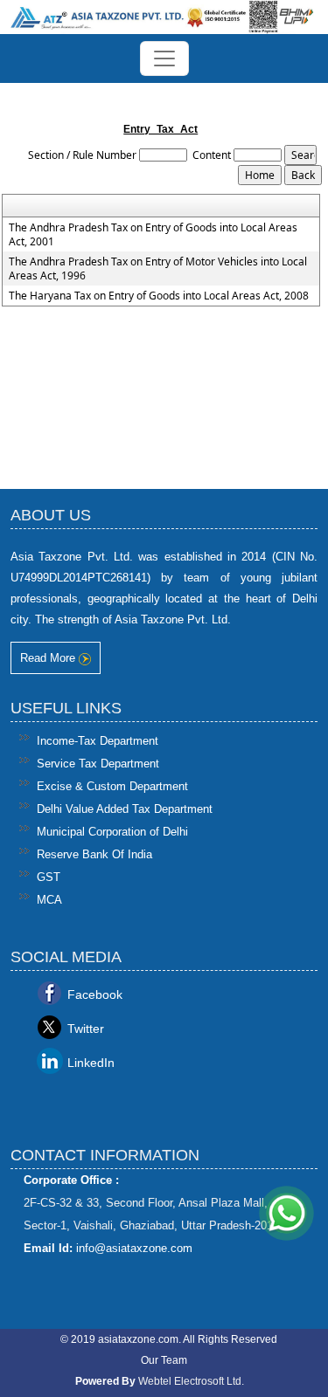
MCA (49, 899)
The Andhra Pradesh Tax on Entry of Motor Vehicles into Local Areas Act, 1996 (158, 269)
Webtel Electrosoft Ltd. (191, 1381)
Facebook (94, 994)
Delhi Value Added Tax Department (125, 808)
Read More (49, 657)
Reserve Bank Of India (94, 854)
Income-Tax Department (97, 740)
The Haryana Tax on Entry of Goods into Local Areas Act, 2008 (159, 296)
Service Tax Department (98, 763)
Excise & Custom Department (112, 786)
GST (48, 877)
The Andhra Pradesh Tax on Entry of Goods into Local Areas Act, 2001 (153, 235)
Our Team (164, 1360)
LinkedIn (91, 1063)
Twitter (85, 1029)
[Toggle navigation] (164, 58)
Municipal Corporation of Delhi (112, 831)
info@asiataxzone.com (134, 1248)
